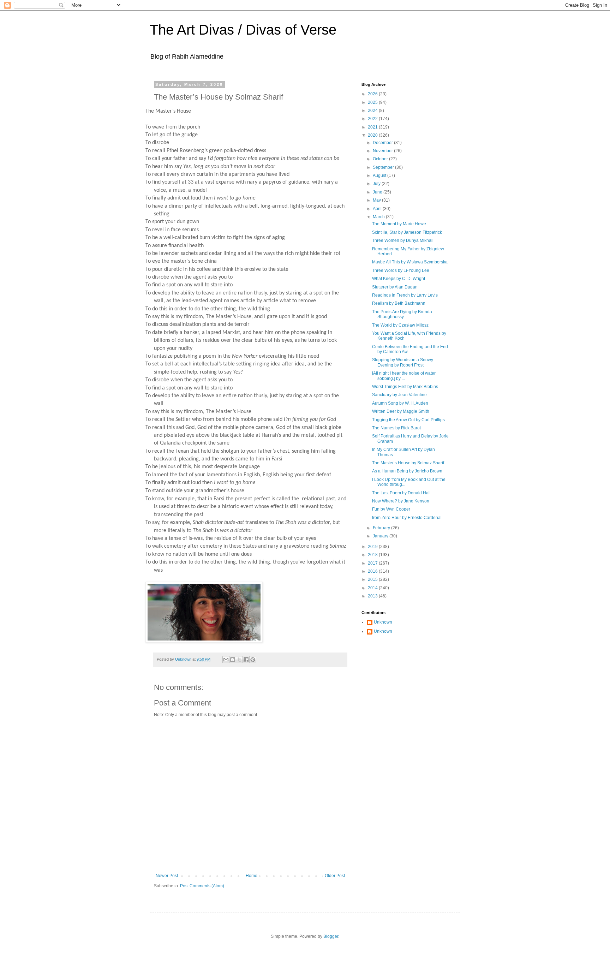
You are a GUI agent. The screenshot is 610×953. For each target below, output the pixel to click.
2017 (373, 563)
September (384, 167)
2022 (373, 118)
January (381, 536)
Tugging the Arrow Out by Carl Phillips (408, 419)
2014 (373, 587)
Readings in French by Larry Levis (405, 295)
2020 (373, 135)
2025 (373, 102)
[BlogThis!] (232, 659)
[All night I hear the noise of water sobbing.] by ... (404, 376)
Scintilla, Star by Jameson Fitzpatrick (407, 232)
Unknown (383, 622)
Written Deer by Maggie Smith (400, 411)
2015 (373, 579)
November (383, 150)
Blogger (330, 936)
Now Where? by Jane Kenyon (400, 501)
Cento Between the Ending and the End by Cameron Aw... (410, 349)
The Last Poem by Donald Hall (401, 492)
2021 (373, 127)
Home (251, 875)
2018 (373, 554)
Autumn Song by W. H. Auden (400, 403)
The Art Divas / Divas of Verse (243, 29)
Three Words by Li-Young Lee (400, 270)
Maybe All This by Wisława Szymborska (410, 262)
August (380, 175)
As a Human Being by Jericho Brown (407, 471)
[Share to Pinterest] (252, 659)
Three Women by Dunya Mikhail (402, 240)
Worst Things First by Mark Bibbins (405, 386)
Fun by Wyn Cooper (391, 509)
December (383, 142)
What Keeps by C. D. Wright (398, 278)
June (378, 192)
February (382, 527)
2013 (373, 596)
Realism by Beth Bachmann (398, 303)
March (379, 216)
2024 (373, 110)
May (377, 200)
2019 (373, 546)
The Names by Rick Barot (396, 427)
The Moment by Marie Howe (399, 223)
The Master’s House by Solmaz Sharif (408, 462)
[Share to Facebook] (246, 659)
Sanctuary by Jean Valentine (399, 394)
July (377, 183)
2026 (373, 93)
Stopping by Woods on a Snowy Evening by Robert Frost (402, 362)
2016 (373, 571)
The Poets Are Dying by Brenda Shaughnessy (402, 314)
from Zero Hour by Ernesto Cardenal (407, 517)
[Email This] (225, 659)
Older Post (335, 875)
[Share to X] (239, 659)
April (378, 208)
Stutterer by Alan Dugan (395, 287)
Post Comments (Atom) (202, 885)
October (381, 158)
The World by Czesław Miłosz (400, 325)
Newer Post (167, 875)
